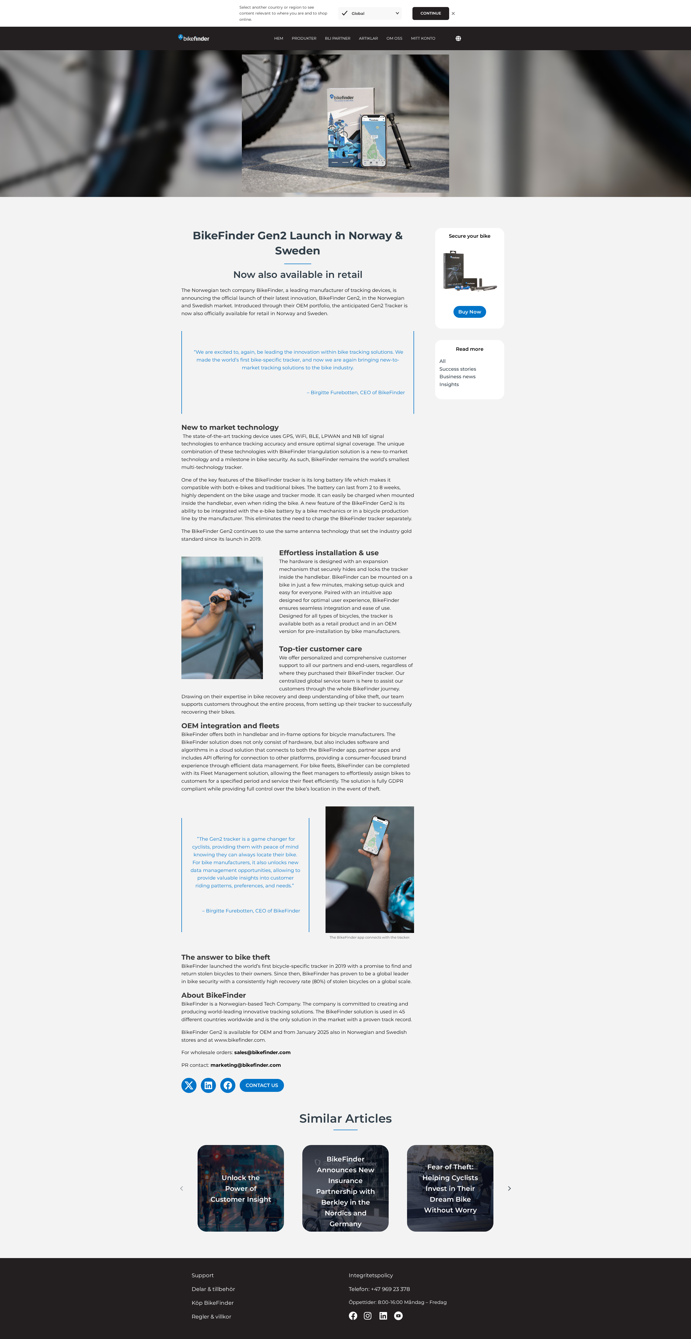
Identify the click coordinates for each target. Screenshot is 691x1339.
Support (203, 1275)
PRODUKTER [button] (304, 38)
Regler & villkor (211, 1316)
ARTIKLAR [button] (368, 38)
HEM (278, 38)
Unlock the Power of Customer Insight (241, 1188)
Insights (449, 384)
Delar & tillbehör (213, 1289)
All (442, 361)
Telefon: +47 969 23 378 (379, 1289)
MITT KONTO (423, 38)
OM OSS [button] (394, 38)
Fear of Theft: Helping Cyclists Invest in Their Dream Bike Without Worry (450, 1188)
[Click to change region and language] (458, 38)
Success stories (457, 369)
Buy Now (469, 312)
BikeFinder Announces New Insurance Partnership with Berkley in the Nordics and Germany (345, 1191)
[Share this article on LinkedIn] (208, 1085)
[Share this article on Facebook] (227, 1085)
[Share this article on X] (189, 1085)
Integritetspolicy (371, 1275)
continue (431, 13)
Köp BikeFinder (213, 1303)
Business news (457, 377)
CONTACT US (262, 1085)
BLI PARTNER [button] (337, 38)
